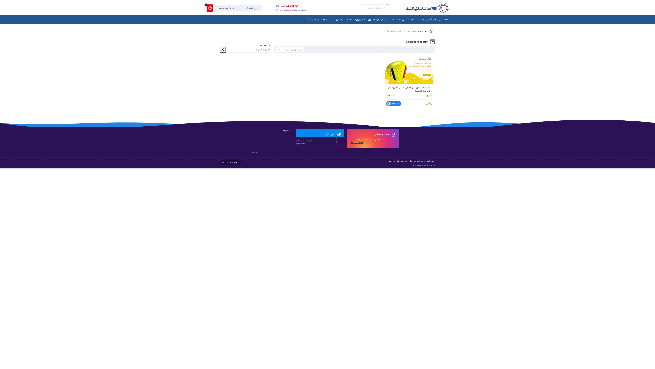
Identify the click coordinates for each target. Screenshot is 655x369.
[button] (256, 152)
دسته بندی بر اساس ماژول (416, 31)
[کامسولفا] (427, 8)
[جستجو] (223, 50)
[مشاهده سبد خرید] (210, 8)
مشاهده (395, 103)
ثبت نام (249, 8)
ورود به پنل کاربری (227, 8)
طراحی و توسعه (429, 165)
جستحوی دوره (265, 45)
